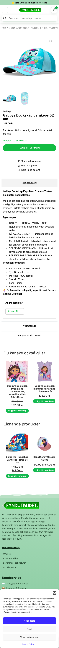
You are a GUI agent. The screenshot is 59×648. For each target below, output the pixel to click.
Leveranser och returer (14, 562)
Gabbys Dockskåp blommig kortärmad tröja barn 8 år (44, 389)
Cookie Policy (28, 644)
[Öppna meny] (5, 10)
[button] (54, 592)
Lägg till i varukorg (30, 147)
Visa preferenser (29, 637)
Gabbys (7, 111)
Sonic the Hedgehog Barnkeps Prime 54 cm (17, 460)
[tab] (29, 183)
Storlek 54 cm (14, 311)
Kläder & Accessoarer (19, 27)
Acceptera (29, 620)
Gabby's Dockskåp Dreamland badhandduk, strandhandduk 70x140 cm (17, 392)
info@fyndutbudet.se (17, 583)
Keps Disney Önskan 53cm (44, 458)
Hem (4, 27)
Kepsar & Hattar (40, 27)
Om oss (7, 553)
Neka (29, 629)
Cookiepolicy (9, 567)
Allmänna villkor (10, 558)
